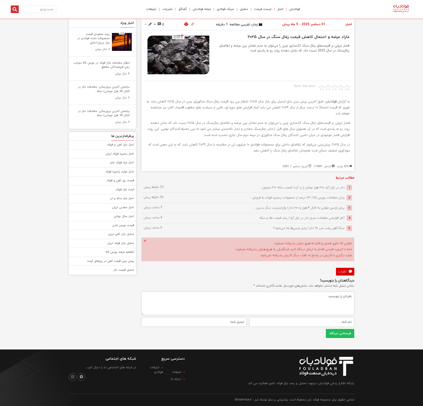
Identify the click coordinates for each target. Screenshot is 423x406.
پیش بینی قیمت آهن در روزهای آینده (110, 261)
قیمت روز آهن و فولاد (120, 180)
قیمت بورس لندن (123, 225)
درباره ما (176, 379)
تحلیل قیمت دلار (123, 270)
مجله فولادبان (202, 9)
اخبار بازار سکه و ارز (122, 198)
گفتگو (183, 9)
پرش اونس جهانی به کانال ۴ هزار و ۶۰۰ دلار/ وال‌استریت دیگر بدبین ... (299, 208)
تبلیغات (151, 9)
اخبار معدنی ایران (123, 207)
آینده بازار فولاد (125, 189)
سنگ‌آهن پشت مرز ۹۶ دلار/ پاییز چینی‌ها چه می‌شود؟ (309, 228)
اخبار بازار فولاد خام (122, 163)
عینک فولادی (225, 9)
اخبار (280, 9)
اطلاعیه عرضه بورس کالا (120, 252)
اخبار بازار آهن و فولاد (120, 145)
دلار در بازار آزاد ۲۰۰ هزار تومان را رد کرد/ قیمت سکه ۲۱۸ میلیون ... (302, 187)
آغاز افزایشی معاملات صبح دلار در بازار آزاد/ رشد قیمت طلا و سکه (302, 218)
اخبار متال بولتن (124, 216)
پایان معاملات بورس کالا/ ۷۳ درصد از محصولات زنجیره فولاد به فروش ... (297, 198)
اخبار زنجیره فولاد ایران (120, 154)
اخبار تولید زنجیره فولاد (119, 172)
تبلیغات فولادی (156, 369)
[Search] (15, 9)
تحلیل (244, 9)
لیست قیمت (262, 9)
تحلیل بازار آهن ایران (121, 234)
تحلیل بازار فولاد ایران (120, 243)
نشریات (167, 9)
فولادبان (294, 9)
